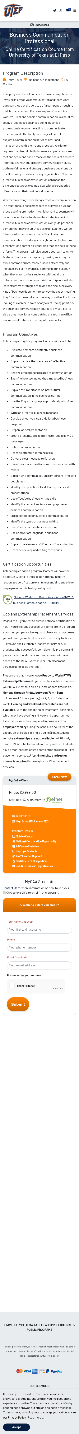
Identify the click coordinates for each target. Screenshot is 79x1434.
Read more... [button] (36, 1417)
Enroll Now (59, 776)
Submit (18, 1004)
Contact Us (10, 888)
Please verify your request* (24, 975)
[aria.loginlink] (61, 10)
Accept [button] (16, 1427)
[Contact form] (54, 10)
